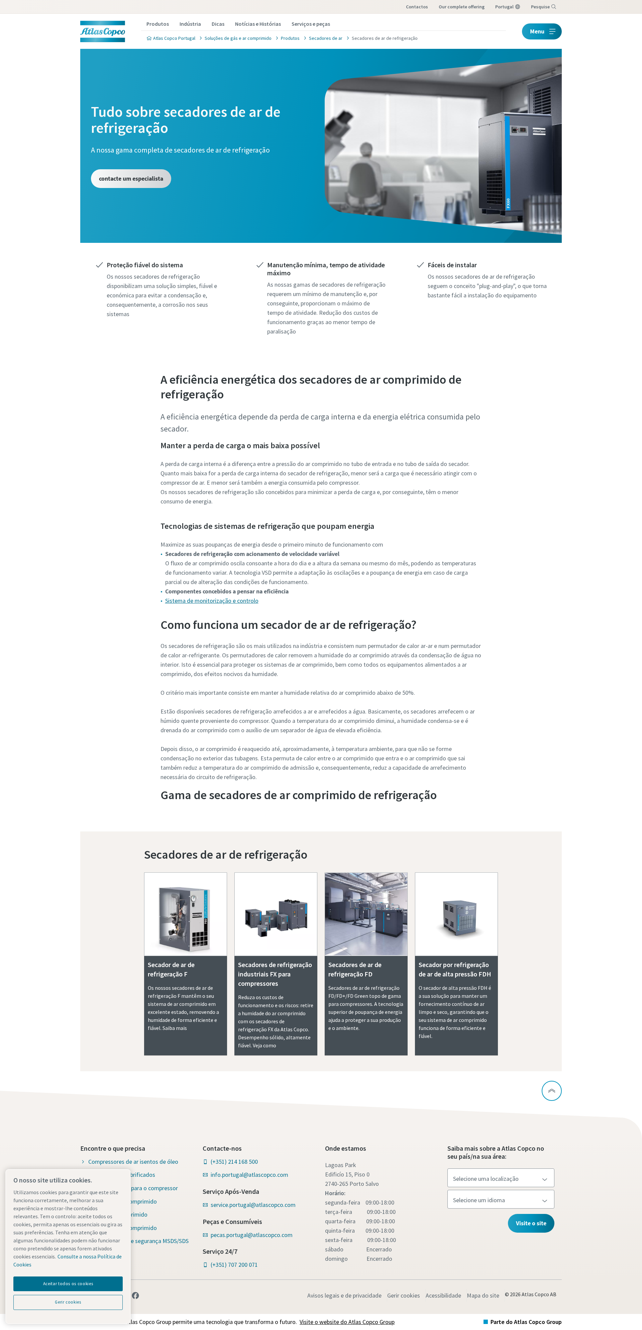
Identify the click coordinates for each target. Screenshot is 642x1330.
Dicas (218, 23)
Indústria (190, 23)
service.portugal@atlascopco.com (253, 1205)
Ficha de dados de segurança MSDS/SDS (138, 1241)
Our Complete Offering (462, 7)
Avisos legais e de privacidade (344, 1295)
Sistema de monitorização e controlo (211, 600)
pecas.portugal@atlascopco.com (252, 1235)
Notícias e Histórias (258, 23)
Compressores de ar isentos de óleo (133, 1161)
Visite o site (531, 1223)
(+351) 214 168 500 (234, 1161)
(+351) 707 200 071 (234, 1264)
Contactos (417, 7)
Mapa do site (483, 1295)
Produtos (157, 23)
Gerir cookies (403, 1295)
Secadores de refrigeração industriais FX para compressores (275, 973)
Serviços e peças (311, 23)
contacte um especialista (131, 178)
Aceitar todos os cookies (68, 1284)
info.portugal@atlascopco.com (249, 1174)
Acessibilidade (443, 1295)
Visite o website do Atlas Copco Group (347, 1322)
